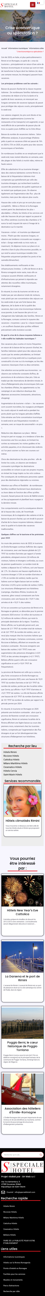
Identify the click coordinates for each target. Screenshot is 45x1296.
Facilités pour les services (14, 1274)
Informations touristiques (18, 48)
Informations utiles (36, 48)
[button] (7, 813)
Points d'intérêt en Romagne (15, 1268)
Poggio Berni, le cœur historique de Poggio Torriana (22, 1046)
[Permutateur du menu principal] (32, 4)
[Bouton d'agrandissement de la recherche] (40, 1155)
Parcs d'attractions (11, 1286)
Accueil (4, 48)
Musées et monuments (13, 1280)
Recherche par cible (11, 1291)
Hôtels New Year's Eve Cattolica (22, 912)
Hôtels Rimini (9, 1206)
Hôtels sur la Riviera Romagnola (16, 1263)
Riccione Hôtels (10, 1212)
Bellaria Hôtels (9, 1235)
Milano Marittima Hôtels (13, 1218)
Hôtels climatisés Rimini (22, 821)
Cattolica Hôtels (10, 1223)
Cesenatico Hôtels (11, 1229)
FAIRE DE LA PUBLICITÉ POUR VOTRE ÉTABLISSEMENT (19, 1242)
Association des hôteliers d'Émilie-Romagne (22, 1110)
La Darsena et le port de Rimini (22, 978)
